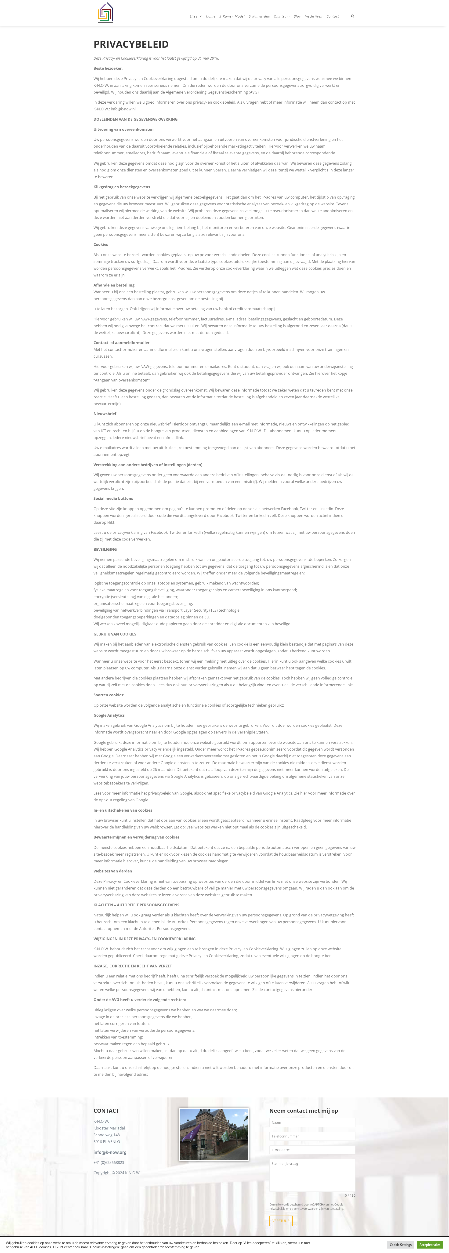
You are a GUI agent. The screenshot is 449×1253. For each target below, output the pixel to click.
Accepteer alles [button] (430, 1245)
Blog (297, 16)
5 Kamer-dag (259, 16)
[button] (352, 16)
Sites (193, 16)
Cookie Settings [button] (401, 1245)
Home (210, 16)
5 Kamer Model (232, 16)
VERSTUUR (281, 1220)
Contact (332, 16)
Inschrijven (313, 16)
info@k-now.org (110, 1152)
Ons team (282, 16)
